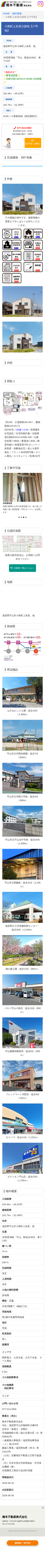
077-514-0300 (24, 128)
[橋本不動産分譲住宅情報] (16, 3)
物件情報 (17, 13)
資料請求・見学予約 (22, 1543)
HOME (6, 13)
